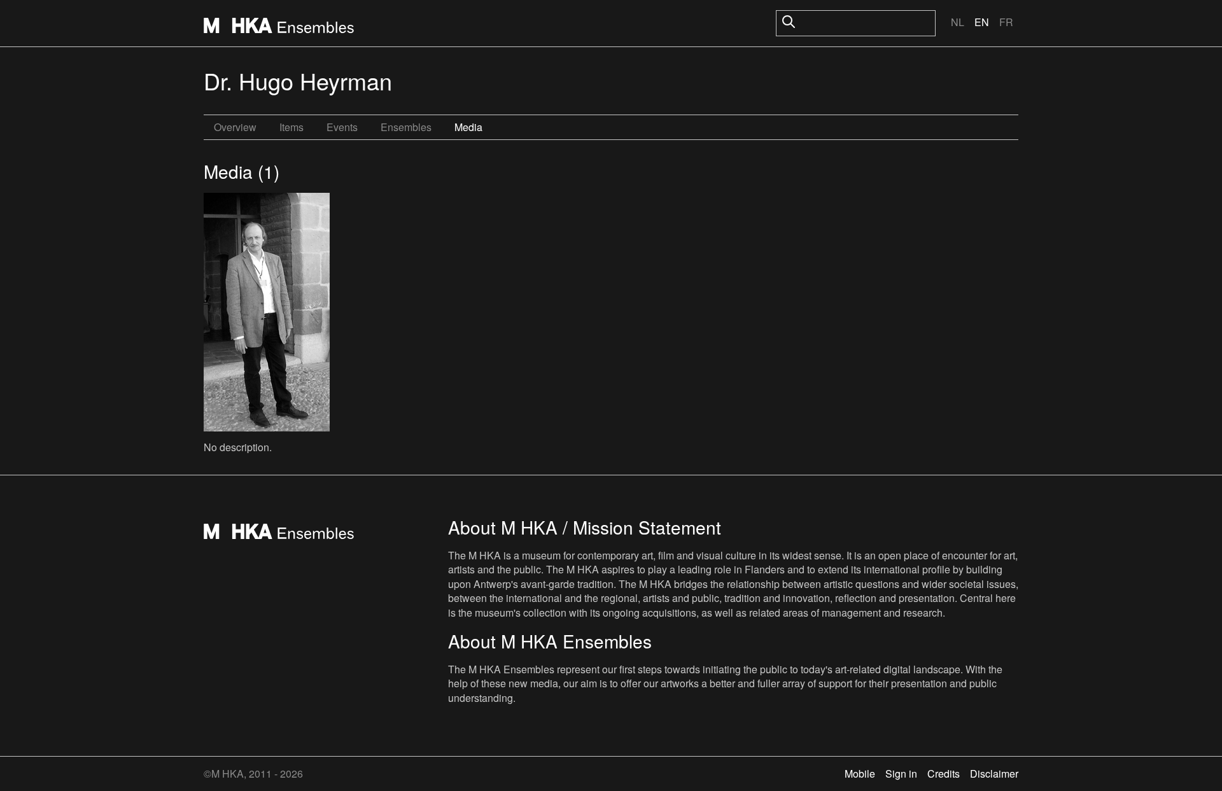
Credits (943, 773)
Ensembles (406, 127)
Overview (235, 127)
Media (468, 127)
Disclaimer (994, 773)
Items (291, 127)
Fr (1006, 22)
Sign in (901, 773)
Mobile (860, 773)
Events (342, 127)
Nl (957, 22)
